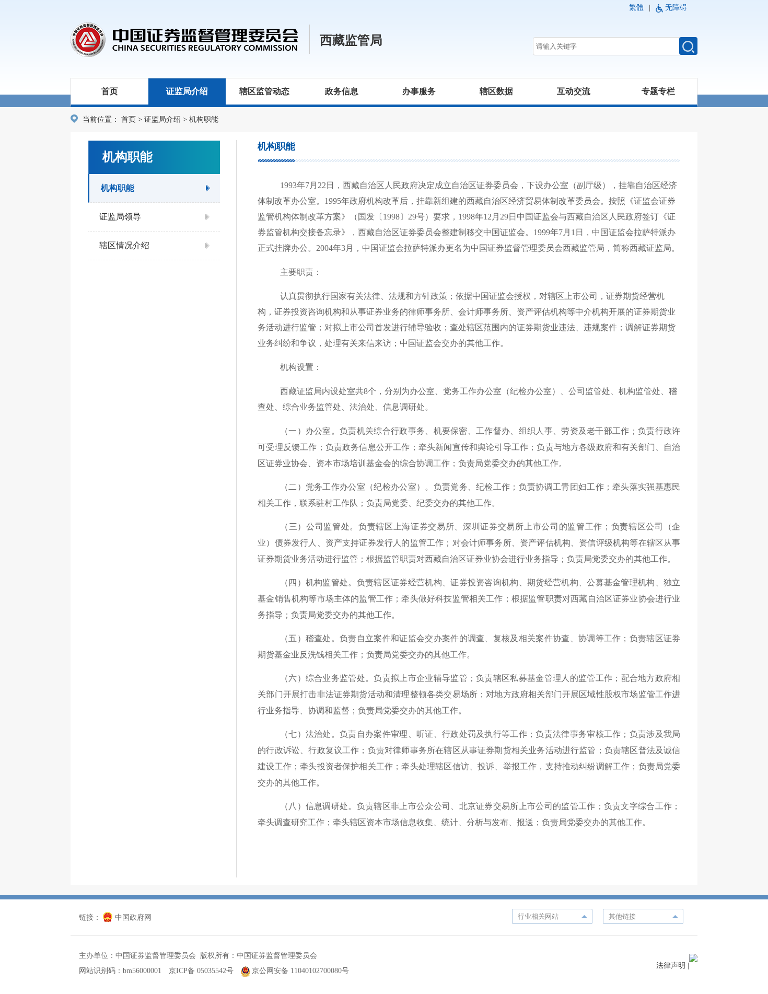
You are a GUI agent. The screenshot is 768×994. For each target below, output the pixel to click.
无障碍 (676, 7)
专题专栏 (658, 91)
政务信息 (341, 91)
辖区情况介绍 (124, 245)
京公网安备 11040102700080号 (300, 971)
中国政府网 (133, 917)
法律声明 (670, 965)
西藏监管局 (351, 40)
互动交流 (573, 91)
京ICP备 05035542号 (201, 971)
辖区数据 (496, 91)
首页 (109, 91)
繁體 (636, 7)
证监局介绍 (187, 91)
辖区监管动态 (264, 91)
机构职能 (117, 187)
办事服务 (419, 91)
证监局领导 (120, 216)
